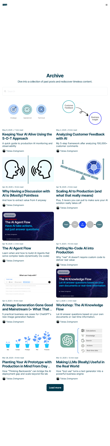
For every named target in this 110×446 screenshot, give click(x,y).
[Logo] (4, 4)
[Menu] (106, 5)
